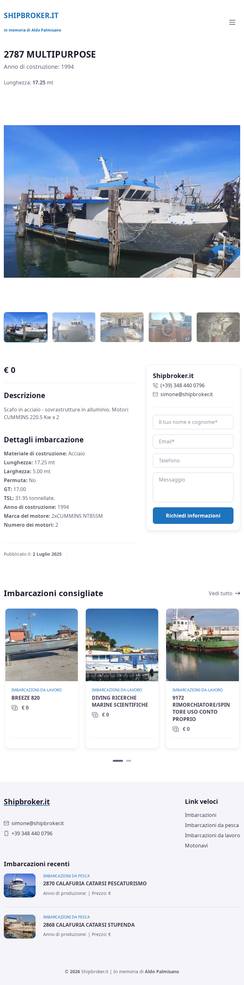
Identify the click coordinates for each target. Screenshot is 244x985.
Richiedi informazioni (193, 515)
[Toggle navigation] (232, 22)
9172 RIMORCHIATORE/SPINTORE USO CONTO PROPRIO (201, 708)
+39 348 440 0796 (31, 833)
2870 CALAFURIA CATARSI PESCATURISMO (95, 883)
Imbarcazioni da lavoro (212, 835)
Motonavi (196, 845)
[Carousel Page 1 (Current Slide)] (118, 761)
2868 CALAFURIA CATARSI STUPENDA (89, 924)
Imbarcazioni (200, 814)
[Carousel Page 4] (170, 327)
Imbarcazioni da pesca (212, 825)
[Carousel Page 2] (74, 327)
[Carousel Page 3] (122, 327)
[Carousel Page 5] (218, 327)
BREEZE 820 (25, 697)
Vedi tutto (221, 593)
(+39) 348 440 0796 (182, 385)
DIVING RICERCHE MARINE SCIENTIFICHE (120, 701)
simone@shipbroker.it (186, 394)
